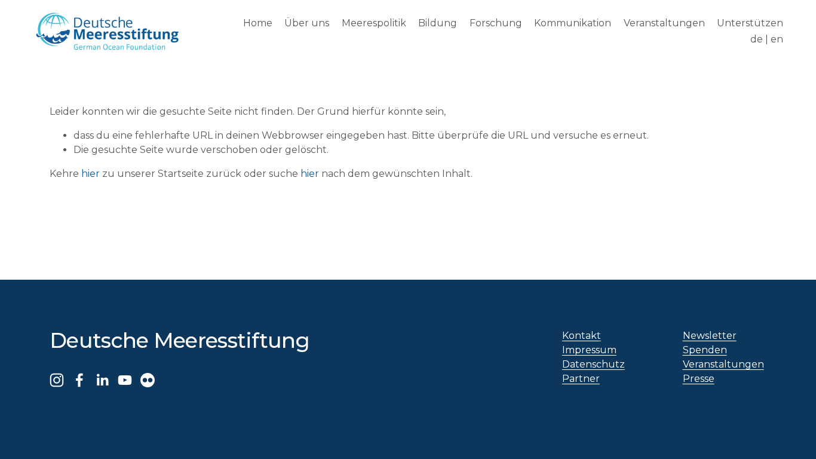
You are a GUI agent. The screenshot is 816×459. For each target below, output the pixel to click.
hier (90, 173)
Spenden (705, 350)
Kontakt (581, 335)
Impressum (589, 350)
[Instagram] (57, 380)
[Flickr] (147, 380)
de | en (766, 39)
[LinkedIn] (102, 380)
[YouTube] (125, 380)
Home (257, 23)
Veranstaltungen (664, 23)
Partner (581, 378)
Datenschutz (593, 364)
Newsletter (710, 335)
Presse (698, 378)
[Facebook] (79, 380)
